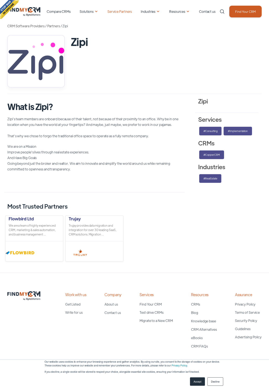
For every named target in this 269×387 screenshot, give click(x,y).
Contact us (207, 11)
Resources (177, 11)
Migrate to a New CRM (156, 320)
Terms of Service (247, 312)
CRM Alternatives (204, 329)
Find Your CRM (245, 11)
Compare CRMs (59, 11)
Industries (148, 11)
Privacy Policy (179, 365)
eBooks (196, 338)
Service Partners (119, 11)
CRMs (195, 304)
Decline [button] (215, 381)
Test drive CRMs (152, 312)
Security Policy (246, 320)
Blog (194, 312)
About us (111, 304)
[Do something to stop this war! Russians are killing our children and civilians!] (9, 9)
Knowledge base (203, 321)
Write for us (74, 312)
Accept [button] (197, 381)
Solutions (87, 11)
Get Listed (72, 304)
